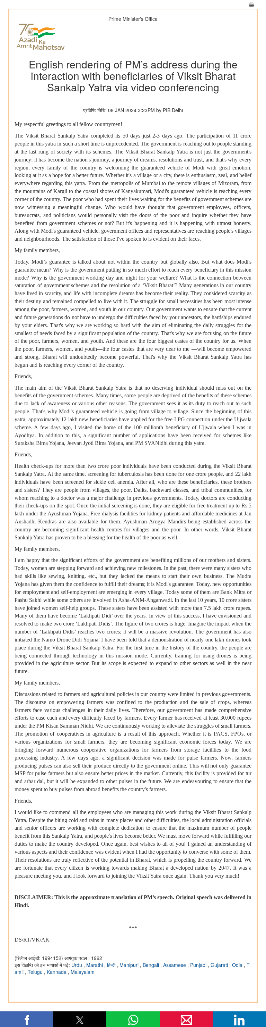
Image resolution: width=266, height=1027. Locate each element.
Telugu (36, 971)
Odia (238, 964)
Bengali (151, 964)
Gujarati (220, 964)
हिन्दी (112, 964)
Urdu (77, 964)
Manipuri (129, 964)
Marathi (95, 964)
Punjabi (199, 964)
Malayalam (83, 971)
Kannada (57, 971)
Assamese (175, 964)
